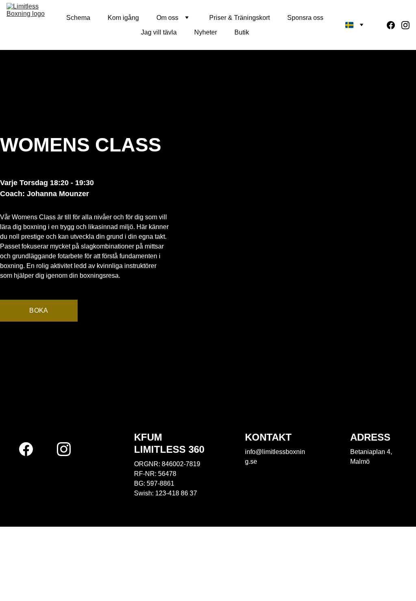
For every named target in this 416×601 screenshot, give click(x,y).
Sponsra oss (305, 17)
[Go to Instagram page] (405, 25)
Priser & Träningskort (239, 17)
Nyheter (205, 32)
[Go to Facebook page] (394, 25)
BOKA (38, 310)
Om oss (167, 17)
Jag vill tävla (159, 32)
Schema (78, 17)
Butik (241, 32)
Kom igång (123, 17)
